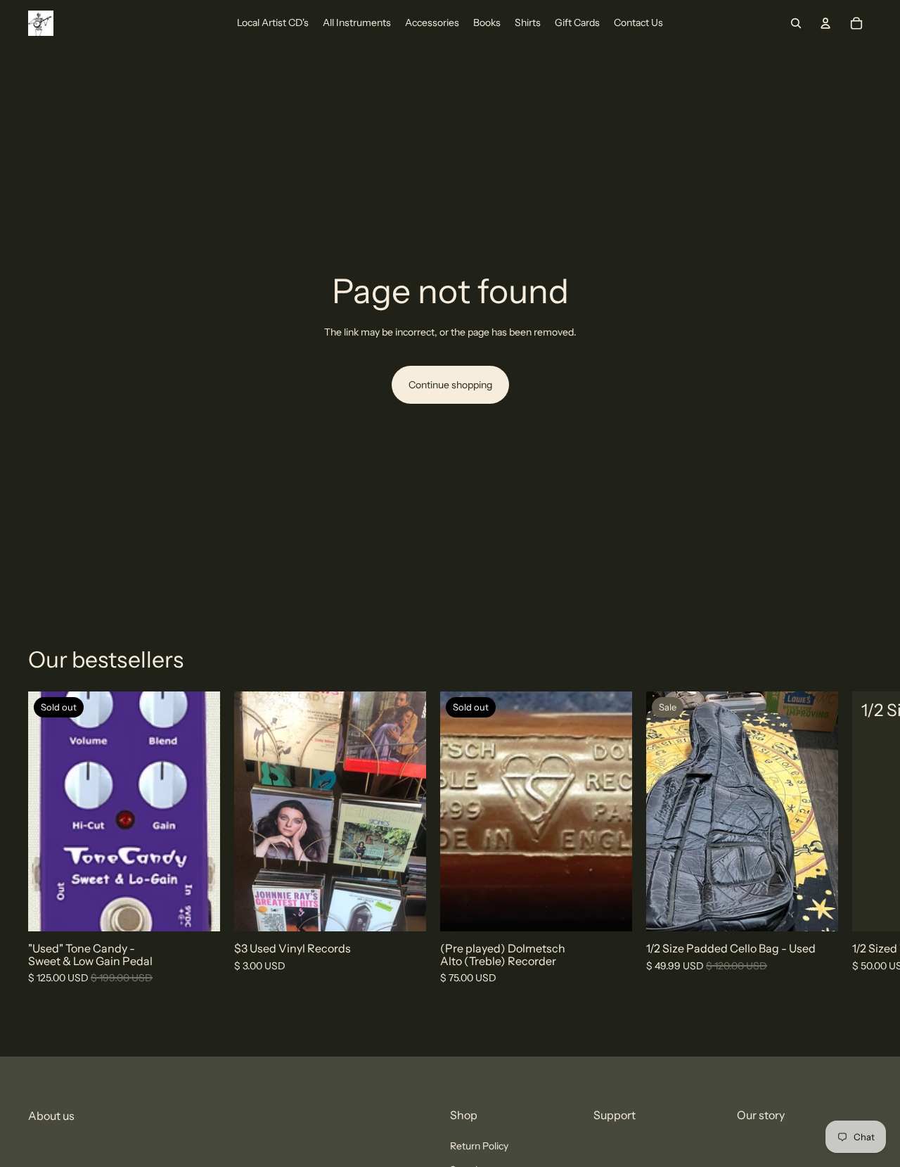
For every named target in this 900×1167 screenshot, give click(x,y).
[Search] (795, 23)
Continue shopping (450, 384)
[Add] (404, 910)
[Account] (825, 23)
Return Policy (479, 1146)
